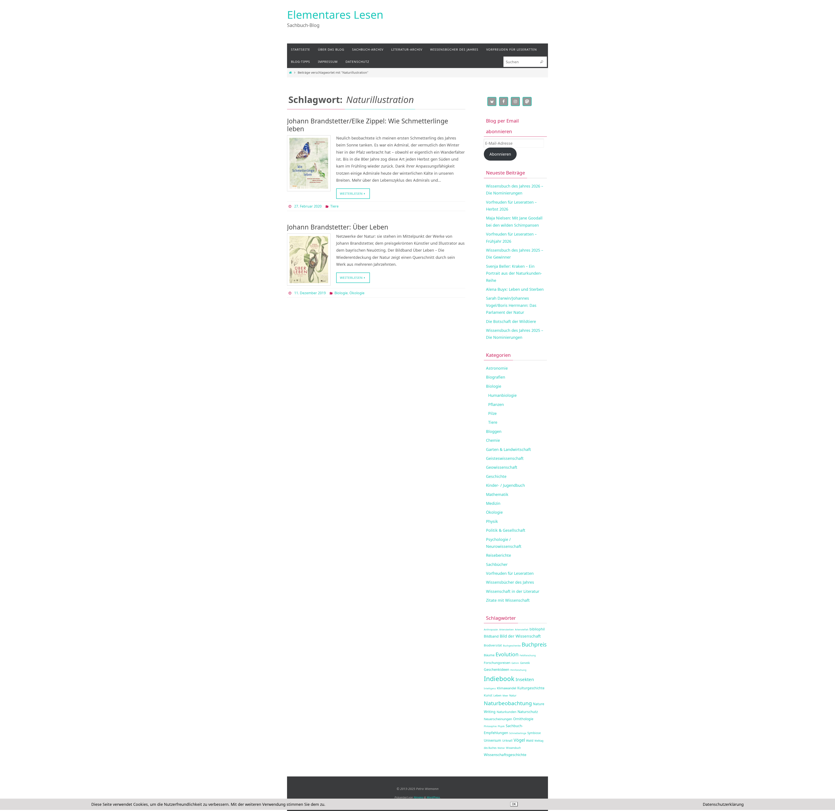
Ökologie (356, 293)
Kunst (488, 695)
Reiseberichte (498, 555)
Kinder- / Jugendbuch (505, 485)
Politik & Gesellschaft (505, 530)
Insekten (525, 679)
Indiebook (499, 678)
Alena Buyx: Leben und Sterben (515, 289)
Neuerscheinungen (498, 719)
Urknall (507, 740)
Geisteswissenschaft (505, 458)
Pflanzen (496, 404)
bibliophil (537, 629)
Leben (497, 695)
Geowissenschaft (501, 467)
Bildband (491, 636)
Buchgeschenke (512, 645)
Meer (505, 695)
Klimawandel (506, 688)
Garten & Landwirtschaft (508, 449)
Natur (512, 695)
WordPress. (434, 797)
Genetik (525, 663)
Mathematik (497, 494)
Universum (492, 740)
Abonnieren (500, 154)
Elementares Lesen (335, 15)
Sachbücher (497, 564)
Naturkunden (506, 712)
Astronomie (497, 368)
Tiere (334, 206)
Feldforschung (528, 655)
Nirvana (418, 797)
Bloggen (493, 431)
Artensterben (506, 629)
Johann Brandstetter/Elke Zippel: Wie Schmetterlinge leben (367, 124)
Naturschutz (528, 711)
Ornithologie (523, 718)
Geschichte (496, 476)
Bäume (489, 655)
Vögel (519, 740)
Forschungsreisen (497, 662)
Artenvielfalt (521, 629)
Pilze (492, 413)
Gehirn (515, 663)
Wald (529, 740)
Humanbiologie (502, 395)
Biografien (495, 377)
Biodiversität (493, 645)
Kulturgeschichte (530, 688)
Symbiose (534, 733)
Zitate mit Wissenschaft (508, 600)
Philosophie (490, 726)
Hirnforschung (518, 669)
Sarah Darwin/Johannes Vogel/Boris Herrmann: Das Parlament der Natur (511, 305)
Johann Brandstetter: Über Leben (337, 227)
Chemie (493, 440)
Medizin (493, 503)
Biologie (341, 293)
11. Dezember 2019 (310, 293)
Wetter (501, 748)
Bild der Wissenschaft (520, 636)
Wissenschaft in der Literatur (512, 591)
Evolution (507, 654)
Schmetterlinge (517, 733)
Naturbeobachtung (508, 703)
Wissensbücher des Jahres (510, 582)
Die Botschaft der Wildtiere (511, 321)
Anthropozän (491, 629)
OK (514, 804)
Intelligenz (490, 688)
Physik (492, 521)
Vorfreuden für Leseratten (510, 573)
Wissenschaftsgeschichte (505, 754)
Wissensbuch (513, 748)
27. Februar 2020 (308, 206)
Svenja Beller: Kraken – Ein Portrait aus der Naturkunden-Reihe (514, 273)
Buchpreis (534, 644)
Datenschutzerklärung (723, 804)
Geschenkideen (496, 669)
